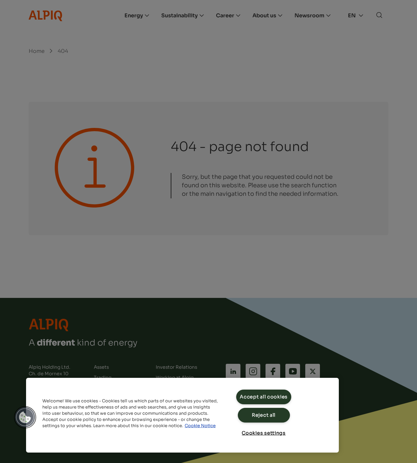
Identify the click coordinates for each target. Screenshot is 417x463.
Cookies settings (264, 433)
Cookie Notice (200, 425)
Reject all (264, 415)
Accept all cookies (264, 397)
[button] (25, 417)
